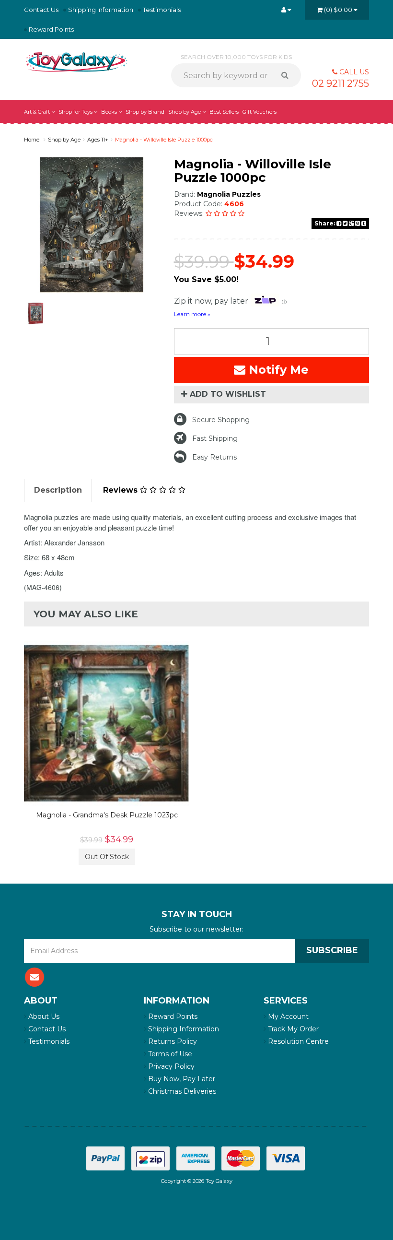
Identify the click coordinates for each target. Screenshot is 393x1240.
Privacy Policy (170, 1066)
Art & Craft (37, 111)
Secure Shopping (221, 419)
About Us (42, 1016)
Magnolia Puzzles (229, 194)
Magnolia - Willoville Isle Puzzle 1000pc (164, 139)
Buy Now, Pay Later (180, 1079)
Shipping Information (100, 9)
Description (58, 490)
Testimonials (162, 9)
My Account (287, 1016)
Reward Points (51, 29)
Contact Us (41, 9)
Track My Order (292, 1029)
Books (109, 111)
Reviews (121, 490)
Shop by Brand (145, 111)
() (338, 9)
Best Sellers (224, 111)
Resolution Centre (297, 1041)
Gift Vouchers (260, 111)
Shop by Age (64, 139)
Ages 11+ (97, 139)
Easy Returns (214, 457)
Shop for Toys (76, 111)
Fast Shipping (215, 438)
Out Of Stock (107, 856)
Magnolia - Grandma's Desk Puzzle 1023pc (107, 815)
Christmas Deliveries (181, 1091)
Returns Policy (171, 1041)
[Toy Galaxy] (76, 61)
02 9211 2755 (340, 83)
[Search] (288, 75)
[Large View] (35, 313)
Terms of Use (169, 1054)
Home (31, 139)
